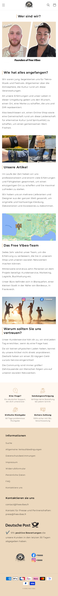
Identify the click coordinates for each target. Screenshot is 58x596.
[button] (3, 5)
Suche (9, 443)
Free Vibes (31, 588)
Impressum (12, 462)
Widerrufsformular (16, 468)
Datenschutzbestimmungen (20, 456)
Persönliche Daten (15, 475)
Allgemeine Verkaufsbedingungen (24, 449)
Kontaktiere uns (14, 487)
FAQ (8, 481)
